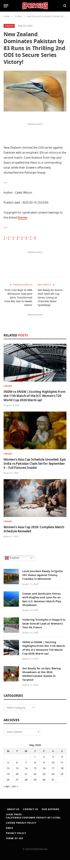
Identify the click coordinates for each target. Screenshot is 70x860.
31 (53, 779)
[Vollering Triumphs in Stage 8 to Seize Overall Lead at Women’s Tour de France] (11, 625)
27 (17, 779)
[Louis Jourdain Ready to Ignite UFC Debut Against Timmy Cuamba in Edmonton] (11, 576)
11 (61, 762)
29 (35, 779)
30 (44, 779)
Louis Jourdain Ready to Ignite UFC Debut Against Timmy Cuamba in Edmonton (42, 574)
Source (22, 217)
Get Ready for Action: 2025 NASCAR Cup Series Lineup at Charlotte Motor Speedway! (50, 297)
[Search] (64, 6)
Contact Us (30, 809)
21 (26, 774)
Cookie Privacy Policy (21, 822)
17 (53, 768)
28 (26, 779)
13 (17, 768)
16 (44, 768)
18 (61, 768)
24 (53, 774)
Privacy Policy (16, 833)
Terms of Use (14, 838)
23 (44, 774)
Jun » (15, 786)
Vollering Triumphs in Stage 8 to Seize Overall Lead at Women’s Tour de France (43, 623)
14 (26, 768)
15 (35, 768)
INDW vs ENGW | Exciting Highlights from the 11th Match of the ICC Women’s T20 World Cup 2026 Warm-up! (34, 396)
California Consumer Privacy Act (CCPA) (33, 817)
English (14, 557)
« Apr (7, 786)
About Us (13, 809)
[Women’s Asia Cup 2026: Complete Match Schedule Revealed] (35, 498)
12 (8, 768)
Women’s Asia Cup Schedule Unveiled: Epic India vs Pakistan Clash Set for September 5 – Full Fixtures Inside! (35, 463)
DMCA (9, 827)
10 (53, 762)
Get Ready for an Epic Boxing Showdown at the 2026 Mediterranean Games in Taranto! (41, 673)
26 (8, 779)
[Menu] (6, 6)
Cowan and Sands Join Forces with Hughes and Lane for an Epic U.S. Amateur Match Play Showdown (41, 599)
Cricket (9, 25)
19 (8, 774)
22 (35, 774)
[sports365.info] (35, 6)
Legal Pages (14, 814)
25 (61, 774)
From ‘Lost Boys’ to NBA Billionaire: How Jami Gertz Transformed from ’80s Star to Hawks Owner (18, 297)
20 (17, 774)
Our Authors (50, 809)
